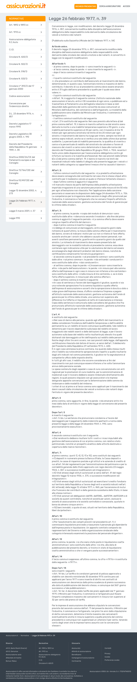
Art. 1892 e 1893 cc (46, 648)
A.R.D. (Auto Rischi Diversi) (16, 648)
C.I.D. (41, 660)
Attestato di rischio (13, 658)
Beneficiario (76, 655)
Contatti (108, 648)
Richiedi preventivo (85, 6)
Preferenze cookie (112, 660)
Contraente (76, 661)
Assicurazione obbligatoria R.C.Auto (49, 656)
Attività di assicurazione (81, 651)
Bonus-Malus (11, 661)
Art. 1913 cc (43, 651)
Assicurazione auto (13, 655)
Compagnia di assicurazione (83, 658)
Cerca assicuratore (110, 6)
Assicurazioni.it (12, 635)
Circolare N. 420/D (46, 663)
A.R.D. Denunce (12, 651)
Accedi (126, 6)
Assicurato (76, 648)
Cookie (107, 657)
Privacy (107, 654)
